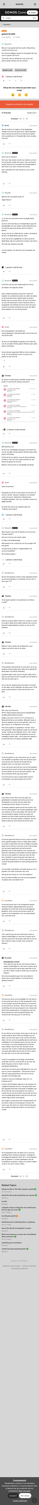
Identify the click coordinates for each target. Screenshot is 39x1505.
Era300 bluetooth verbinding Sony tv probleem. (18, 1222)
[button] (2, 12)
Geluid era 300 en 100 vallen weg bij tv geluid (18, 1189)
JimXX (7, 327)
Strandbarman (9, 573)
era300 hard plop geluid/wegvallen (14, 1249)
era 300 (4, 1201)
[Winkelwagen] (35, 4)
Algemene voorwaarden (11, 1266)
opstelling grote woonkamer (12, 1243)
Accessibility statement (19, 1268)
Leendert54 (8, 900)
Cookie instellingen (29, 1266)
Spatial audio (7, 70)
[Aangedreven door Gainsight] (19, 1261)
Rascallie (8, 193)
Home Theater (6, 1192)
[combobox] (19, 18)
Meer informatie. (25, 1491)
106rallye (8, 376)
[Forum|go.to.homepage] (14, 12)
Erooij (7, 125)
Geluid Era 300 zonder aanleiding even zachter (18, 1195)
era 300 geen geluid (9, 1216)
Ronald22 (8, 958)
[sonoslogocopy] (19, 4)
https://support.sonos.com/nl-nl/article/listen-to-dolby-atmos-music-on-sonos (19, 713)
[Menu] (3, 4)
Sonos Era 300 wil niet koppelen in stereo (16, 1228)
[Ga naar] (3, 18)
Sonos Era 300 (20, 70)
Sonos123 (8, 44)
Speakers (6, 24)
